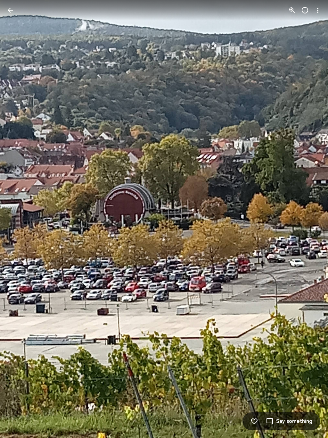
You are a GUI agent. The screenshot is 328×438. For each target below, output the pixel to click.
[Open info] (305, 10)
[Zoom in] (292, 10)
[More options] (317, 10)
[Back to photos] (10, 10)
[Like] (254, 421)
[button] (18, 219)
